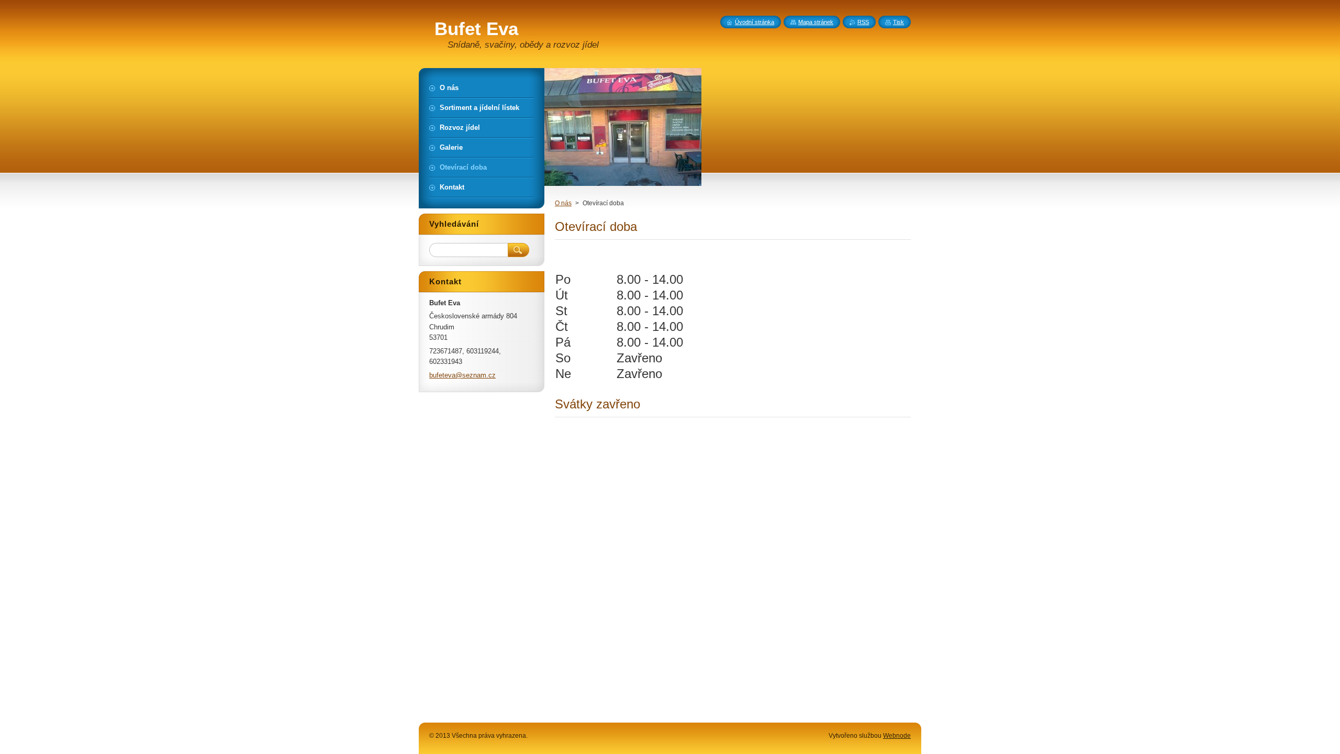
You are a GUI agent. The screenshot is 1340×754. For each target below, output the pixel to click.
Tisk (898, 22)
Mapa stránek (815, 22)
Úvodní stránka (754, 22)
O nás (563, 203)
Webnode (897, 736)
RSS (863, 22)
